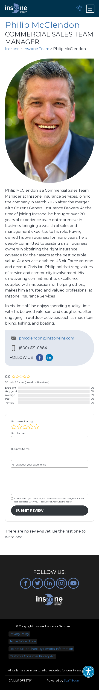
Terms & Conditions (23, 641)
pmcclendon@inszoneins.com (46, 338)
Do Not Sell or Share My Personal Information (41, 649)
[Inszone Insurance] (16, 8)
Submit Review (30, 510)
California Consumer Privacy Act (32, 656)
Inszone (12, 49)
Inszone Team (36, 49)
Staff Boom (72, 680)
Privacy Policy (19, 634)
